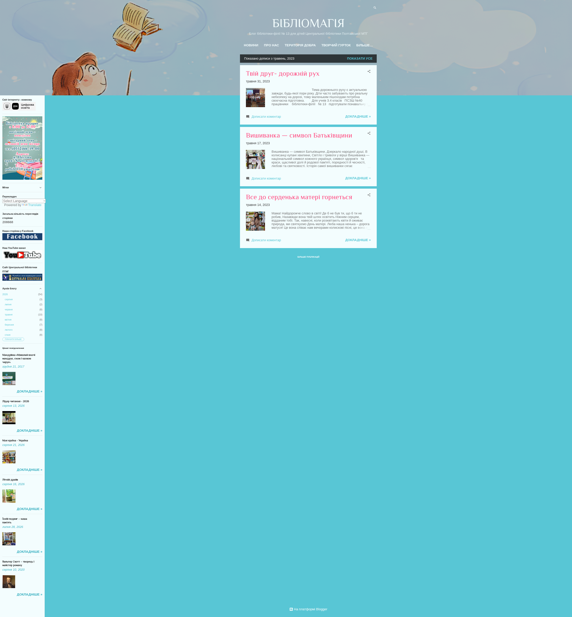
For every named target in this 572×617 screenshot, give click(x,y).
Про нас (271, 45)
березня (9, 324)
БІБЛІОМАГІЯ (308, 23)
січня (7, 335)
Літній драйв (10, 479)
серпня (9, 299)
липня (8, 304)
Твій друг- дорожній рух (283, 73)
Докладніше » (358, 116)
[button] (369, 72)
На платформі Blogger (310, 609)
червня (9, 309)
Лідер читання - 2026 (15, 401)
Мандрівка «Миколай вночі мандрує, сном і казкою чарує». (18, 358)
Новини (251, 45)
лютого (9, 330)
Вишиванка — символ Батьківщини (299, 135)
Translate (34, 205)
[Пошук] (375, 8)
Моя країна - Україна (15, 440)
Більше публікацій (308, 257)
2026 (5, 294)
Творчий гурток (336, 45)
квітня (8, 319)
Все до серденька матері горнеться (299, 197)
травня (9, 314)
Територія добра (300, 45)
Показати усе (360, 58)
